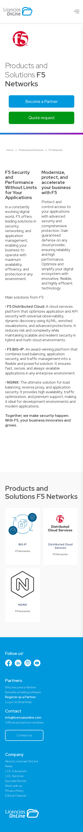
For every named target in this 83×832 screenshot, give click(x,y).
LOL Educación (16, 771)
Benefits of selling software (23, 692)
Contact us (24, 735)
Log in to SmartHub (18, 702)
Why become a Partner (20, 687)
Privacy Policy (14, 791)
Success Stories (15, 781)
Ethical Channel (15, 795)
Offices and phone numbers (24, 722)
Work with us (13, 786)
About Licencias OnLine (21, 761)
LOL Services (14, 776)
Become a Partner (41, 101)
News (8, 766)
